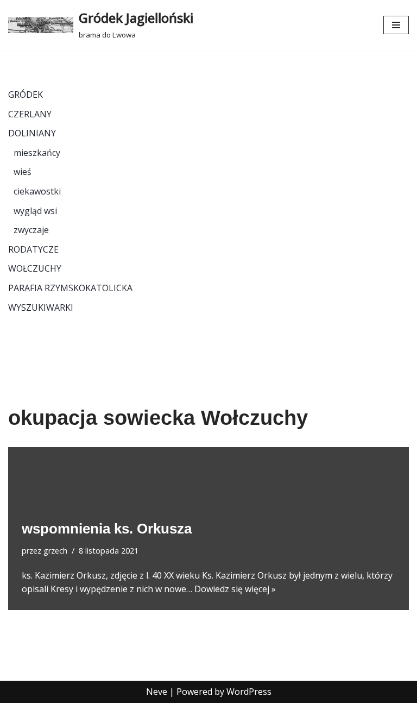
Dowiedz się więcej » (235, 589)
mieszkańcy (37, 153)
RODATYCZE (33, 249)
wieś (22, 172)
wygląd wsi (35, 211)
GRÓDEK (25, 95)
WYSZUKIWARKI (40, 307)
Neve (156, 692)
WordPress (248, 692)
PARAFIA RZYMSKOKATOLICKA (70, 288)
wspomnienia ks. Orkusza (107, 528)
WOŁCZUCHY (34, 268)
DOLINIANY (32, 133)
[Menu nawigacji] (396, 25)
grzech (55, 550)
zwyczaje (31, 230)
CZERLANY (30, 114)
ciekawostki (37, 191)
